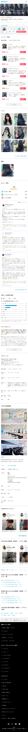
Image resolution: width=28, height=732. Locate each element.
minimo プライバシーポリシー (8, 708)
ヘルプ (3, 715)
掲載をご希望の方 (6, 692)
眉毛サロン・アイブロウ (7, 637)
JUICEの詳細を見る (22, 535)
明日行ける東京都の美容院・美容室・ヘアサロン (10, 596)
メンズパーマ (5, 661)
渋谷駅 (16, 613)
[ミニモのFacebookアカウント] (16, 724)
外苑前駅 (13, 615)
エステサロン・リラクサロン (8, 640)
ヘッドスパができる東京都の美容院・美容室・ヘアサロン (11, 602)
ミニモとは (4, 679)
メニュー (17, 24)
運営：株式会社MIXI (6, 682)
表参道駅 (11, 613)
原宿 (17, 619)
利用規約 (4, 705)
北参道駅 (20, 613)
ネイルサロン (5, 631)
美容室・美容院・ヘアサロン (8, 627)
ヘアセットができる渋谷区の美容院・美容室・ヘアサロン (11, 584)
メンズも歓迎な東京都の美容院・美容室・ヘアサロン (11, 598)
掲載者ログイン (5, 698)
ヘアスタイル (5, 648)
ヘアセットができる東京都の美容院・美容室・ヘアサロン (11, 600)
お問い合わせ (10, 500)
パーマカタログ (5, 658)
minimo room (5, 689)
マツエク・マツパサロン (7, 634)
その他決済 (10, 481)
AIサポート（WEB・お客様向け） (9, 718)
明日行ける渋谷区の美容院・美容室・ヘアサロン (10, 580)
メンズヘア (4, 652)
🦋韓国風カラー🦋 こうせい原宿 (7, 569)
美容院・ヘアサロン (8, 619)
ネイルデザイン (5, 665)
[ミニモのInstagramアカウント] (8, 724)
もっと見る (14, 104)
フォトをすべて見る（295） (21, 156)
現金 (9, 472)
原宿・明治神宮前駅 (4, 620)
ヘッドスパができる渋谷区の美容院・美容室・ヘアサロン (11, 586)
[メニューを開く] (26, 1)
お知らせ (4, 685)
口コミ (24, 24)
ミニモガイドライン (6, 702)
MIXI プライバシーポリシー (8, 711)
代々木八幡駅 (3, 615)
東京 (14, 619)
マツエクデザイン (6, 668)
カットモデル (5, 671)
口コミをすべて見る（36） (21, 289)
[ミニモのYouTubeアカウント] (19, 724)
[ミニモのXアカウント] (12, 724)
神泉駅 (9, 615)
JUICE (11, 620)
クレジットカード (11, 476)
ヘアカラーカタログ (6, 655)
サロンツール (5, 695)
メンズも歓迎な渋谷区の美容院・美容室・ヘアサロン (11, 582)
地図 (22, 459)
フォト (11, 24)
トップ (2, 619)
